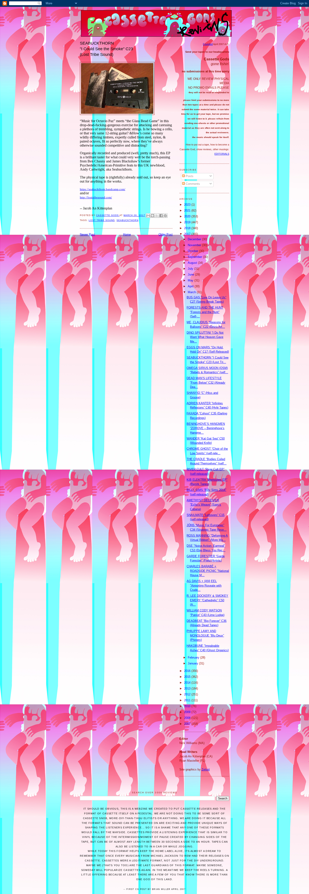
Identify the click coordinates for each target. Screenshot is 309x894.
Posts (189, 176)
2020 (187, 216)
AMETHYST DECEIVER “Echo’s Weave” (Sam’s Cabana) (204, 505)
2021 (187, 210)
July (191, 268)
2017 (187, 234)
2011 (187, 700)
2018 (187, 228)
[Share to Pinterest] (165, 215)
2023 (187, 204)
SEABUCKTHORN (127, 220)
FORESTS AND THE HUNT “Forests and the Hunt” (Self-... (205, 312)
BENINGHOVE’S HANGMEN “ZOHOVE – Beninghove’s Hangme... (206, 428)
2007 (187, 723)
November (195, 245)
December (195, 239)
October (193, 251)
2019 (187, 222)
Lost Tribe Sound (102, 220)
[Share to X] (156, 215)
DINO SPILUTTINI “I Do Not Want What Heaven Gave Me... (205, 337)
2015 (187, 676)
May (191, 280)
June (191, 274)
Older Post (166, 234)
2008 (187, 718)
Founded (208, 44)
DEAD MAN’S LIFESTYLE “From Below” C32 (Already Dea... (206, 382)
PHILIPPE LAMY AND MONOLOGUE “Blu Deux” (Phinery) (205, 635)
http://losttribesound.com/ (96, 197)
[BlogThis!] (152, 215)
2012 (187, 694)
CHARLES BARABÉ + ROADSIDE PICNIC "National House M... (208, 571)
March (192, 292)
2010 (187, 706)
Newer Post (87, 234)
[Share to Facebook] (161, 215)
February (194, 657)
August (193, 262)
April (191, 286)
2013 (187, 688)
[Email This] (148, 215)
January (193, 663)
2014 (187, 682)
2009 (187, 712)
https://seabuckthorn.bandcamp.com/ (102, 189)
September (195, 257)
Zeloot (206, 769)
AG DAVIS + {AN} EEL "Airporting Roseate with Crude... (204, 585)
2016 (187, 671)
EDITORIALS (221, 153)
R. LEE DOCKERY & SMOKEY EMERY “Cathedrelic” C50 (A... (207, 600)
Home (127, 234)
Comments (192, 183)
